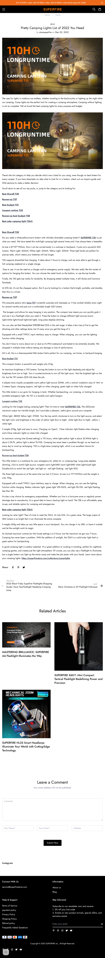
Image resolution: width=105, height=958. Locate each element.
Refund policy (8, 923)
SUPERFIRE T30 (88, 237)
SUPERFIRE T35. (73, 406)
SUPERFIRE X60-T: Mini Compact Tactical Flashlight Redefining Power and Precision (78, 679)
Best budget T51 (10, 358)
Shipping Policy (9, 918)
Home (47, 14)
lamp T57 (31, 302)
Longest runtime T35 (12, 401)
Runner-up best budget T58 (15, 455)
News (58, 14)
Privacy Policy (8, 914)
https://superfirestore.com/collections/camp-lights (46, 558)
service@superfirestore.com (14, 887)
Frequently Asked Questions (15, 927)
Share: (5, 567)
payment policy (9, 910)
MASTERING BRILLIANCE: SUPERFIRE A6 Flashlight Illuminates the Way (25, 654)
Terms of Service (9, 905)
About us (56, 887)
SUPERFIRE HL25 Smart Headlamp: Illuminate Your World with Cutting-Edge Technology (26, 746)
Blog (54, 891)
